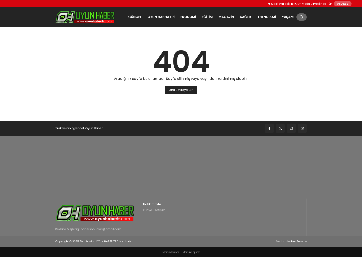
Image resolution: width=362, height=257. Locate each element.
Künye (147, 210)
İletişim (160, 210)
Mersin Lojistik (191, 252)
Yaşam (287, 16)
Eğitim (207, 16)
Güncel (135, 16)
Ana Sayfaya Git (181, 90)
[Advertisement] (181, 167)
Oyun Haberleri (161, 16)
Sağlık (246, 16)
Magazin (226, 16)
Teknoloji (266, 16)
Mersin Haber (171, 252)
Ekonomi (188, 16)
